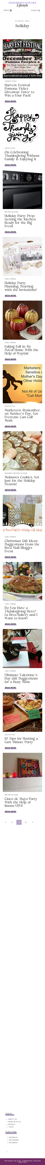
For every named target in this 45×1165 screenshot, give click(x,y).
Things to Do (11, 81)
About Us (12, 1119)
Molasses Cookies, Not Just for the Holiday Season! (22, 481)
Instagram (14, 1140)
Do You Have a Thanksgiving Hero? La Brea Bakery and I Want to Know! (21, 613)
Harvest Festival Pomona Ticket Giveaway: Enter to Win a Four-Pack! (19, 91)
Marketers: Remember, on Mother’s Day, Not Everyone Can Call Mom (22, 416)
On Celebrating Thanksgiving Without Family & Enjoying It (22, 156)
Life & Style (10, 148)
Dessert (8, 473)
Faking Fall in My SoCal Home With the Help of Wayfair (22, 350)
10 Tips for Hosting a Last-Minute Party (21, 740)
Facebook (13, 1137)
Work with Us (14, 1122)
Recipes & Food (11, 212)
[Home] (15, 21)
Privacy (12, 1124)
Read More (10, 101)
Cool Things (10, 279)
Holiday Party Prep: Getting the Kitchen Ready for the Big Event (20, 221)
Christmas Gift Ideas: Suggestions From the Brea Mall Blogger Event (22, 546)
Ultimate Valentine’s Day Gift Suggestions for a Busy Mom (21, 678)
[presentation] (22, 58)
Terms (11, 1127)
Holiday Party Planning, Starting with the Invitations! (21, 286)
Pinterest (13, 1143)
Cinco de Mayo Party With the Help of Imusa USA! (21, 802)
